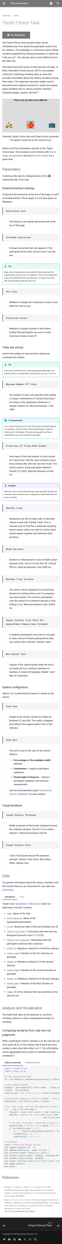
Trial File (52, 373)
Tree (22, 897)
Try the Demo (17, 35)
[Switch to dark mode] (51, 3)
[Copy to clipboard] (57, 1068)
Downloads (8, 889)
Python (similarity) (13, 1063)
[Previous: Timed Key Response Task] (4, 1225)
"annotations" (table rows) (28, 903)
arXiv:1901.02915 (17, 1196)
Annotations (10, 897)
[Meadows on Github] (35, 1239)
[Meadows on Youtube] (19, 1239)
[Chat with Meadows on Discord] (9, 1239)
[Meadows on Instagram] (30, 1239)
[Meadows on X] (24, 1239)
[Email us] (4, 1239)
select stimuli (42, 155)
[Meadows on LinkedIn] (14, 1239)
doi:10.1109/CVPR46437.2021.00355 (19, 1211)
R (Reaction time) (32, 1063)
